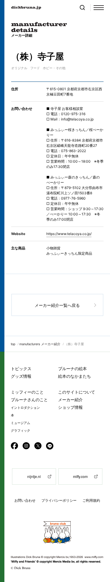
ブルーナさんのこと (29, 399)
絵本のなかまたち (74, 376)
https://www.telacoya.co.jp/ (69, 234)
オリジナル (19, 68)
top (13, 343)
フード (35, 68)
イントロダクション (25, 408)
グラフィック (20, 430)
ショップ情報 (70, 407)
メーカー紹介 (70, 399)
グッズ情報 (21, 376)
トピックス (21, 368)
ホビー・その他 (54, 68)
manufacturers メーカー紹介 (39, 343)
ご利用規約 (91, 500)
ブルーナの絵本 (72, 368)
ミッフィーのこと (27, 391)
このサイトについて (76, 391)
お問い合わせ (24, 500)
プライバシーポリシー (59, 500)
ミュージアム (20, 423)
